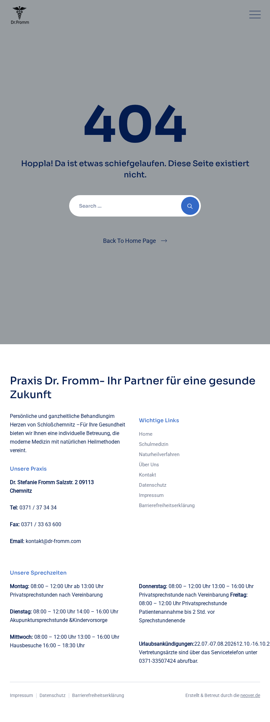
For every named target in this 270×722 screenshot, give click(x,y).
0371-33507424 (157, 661)
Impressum (151, 495)
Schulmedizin (153, 444)
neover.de (250, 695)
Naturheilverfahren (159, 454)
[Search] (190, 206)
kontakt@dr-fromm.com (53, 541)
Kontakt (147, 475)
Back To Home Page (129, 240)
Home (145, 434)
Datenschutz (152, 485)
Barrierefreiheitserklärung (167, 505)
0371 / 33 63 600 (41, 524)
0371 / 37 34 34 (38, 507)
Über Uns (149, 465)
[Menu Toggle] (253, 15)
